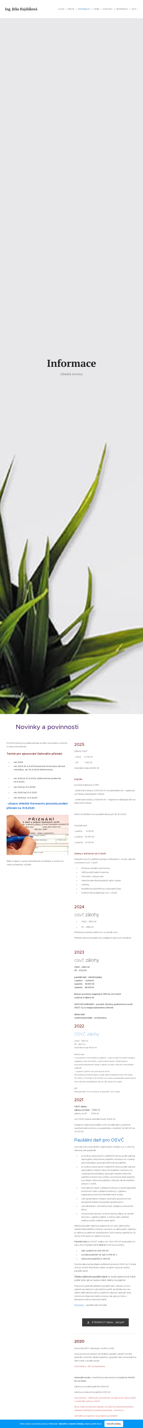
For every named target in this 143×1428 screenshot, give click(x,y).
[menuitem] (62, 9)
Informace (79, 1305)
